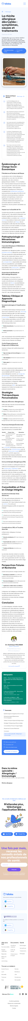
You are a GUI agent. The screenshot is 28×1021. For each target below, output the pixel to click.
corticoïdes (7, 447)
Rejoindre (3, 954)
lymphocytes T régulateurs (11, 468)
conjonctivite (5, 317)
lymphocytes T (15, 267)
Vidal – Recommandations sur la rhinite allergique (13, 686)
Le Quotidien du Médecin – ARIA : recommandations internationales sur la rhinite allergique (13, 699)
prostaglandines (7, 262)
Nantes (16, 969)
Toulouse (3, 977)
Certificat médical (13, 946)
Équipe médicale (3, 950)
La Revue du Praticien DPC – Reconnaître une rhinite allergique (13, 692)
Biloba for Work (3, 957)
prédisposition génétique (17, 191)
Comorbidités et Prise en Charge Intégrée (13, 725)
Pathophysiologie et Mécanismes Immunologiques (11, 717)
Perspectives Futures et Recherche (11, 728)
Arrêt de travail (13, 950)
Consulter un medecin (11, 751)
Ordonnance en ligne (14, 954)
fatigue (17, 222)
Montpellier (18, 980)
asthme (5, 504)
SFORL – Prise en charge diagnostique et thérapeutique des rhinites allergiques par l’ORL (13, 679)
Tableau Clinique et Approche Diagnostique (14, 720)
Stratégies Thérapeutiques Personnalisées (13, 723)
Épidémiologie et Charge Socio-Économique (14, 713)
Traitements (23, 951)
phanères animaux (7, 252)
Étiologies (22, 953)
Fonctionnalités (5, 947)
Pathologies (23, 945)
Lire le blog (4, 961)
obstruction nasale (14, 451)
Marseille (3, 974)
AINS (13, 385)
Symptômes (23, 948)
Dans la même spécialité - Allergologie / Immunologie (13, 734)
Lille (16, 974)
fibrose (12, 283)
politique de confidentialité (19, 874)
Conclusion (6, 731)
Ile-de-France (5, 969)
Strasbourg (18, 977)
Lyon (2, 971)
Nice (2, 980)
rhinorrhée (23, 311)
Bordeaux (17, 971)
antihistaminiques (16, 449)
